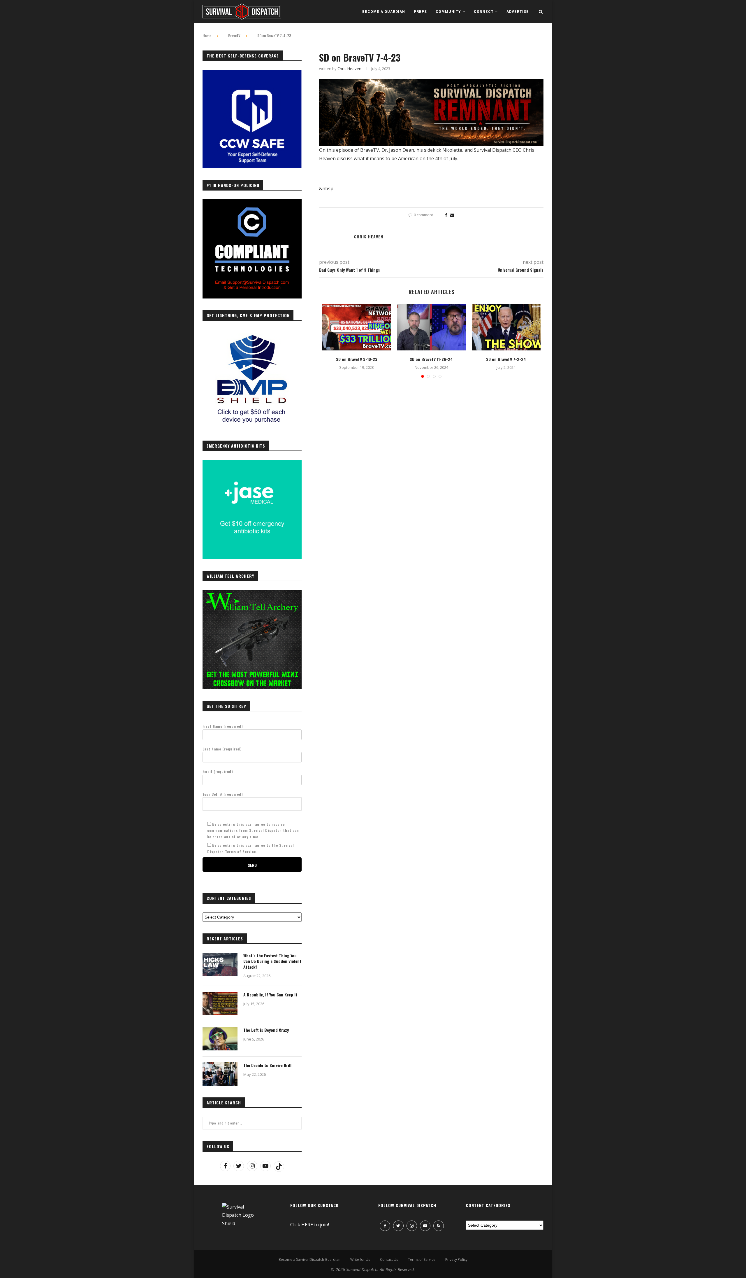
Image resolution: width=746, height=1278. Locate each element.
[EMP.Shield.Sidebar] (252, 333)
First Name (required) (223, 726)
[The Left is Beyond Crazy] (220, 1038)
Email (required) (218, 771)
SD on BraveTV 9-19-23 (356, 359)
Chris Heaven (349, 68)
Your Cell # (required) (223, 794)
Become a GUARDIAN (383, 12)
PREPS (420, 12)
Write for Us (360, 1259)
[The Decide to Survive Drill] (220, 1074)
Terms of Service (421, 1259)
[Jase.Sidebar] (252, 463)
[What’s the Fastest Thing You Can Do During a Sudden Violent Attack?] (220, 964)
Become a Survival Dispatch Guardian (309, 1259)
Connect (484, 12)
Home (207, 36)
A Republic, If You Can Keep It (270, 995)
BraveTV (234, 36)
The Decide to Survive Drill (267, 1065)
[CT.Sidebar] (252, 202)
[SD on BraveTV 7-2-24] (506, 327)
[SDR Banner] (431, 83)
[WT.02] (252, 593)
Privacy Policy (456, 1259)
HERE (307, 1224)
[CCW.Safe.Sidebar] (252, 73)
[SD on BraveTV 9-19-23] (356, 327)
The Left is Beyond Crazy (266, 1030)
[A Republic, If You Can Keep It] (220, 1003)
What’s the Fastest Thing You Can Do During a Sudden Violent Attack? (272, 961)
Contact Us (389, 1259)
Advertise (517, 12)
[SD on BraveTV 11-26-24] (431, 327)
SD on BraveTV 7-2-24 (506, 359)
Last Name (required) (222, 748)
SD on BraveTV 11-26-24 (431, 359)
